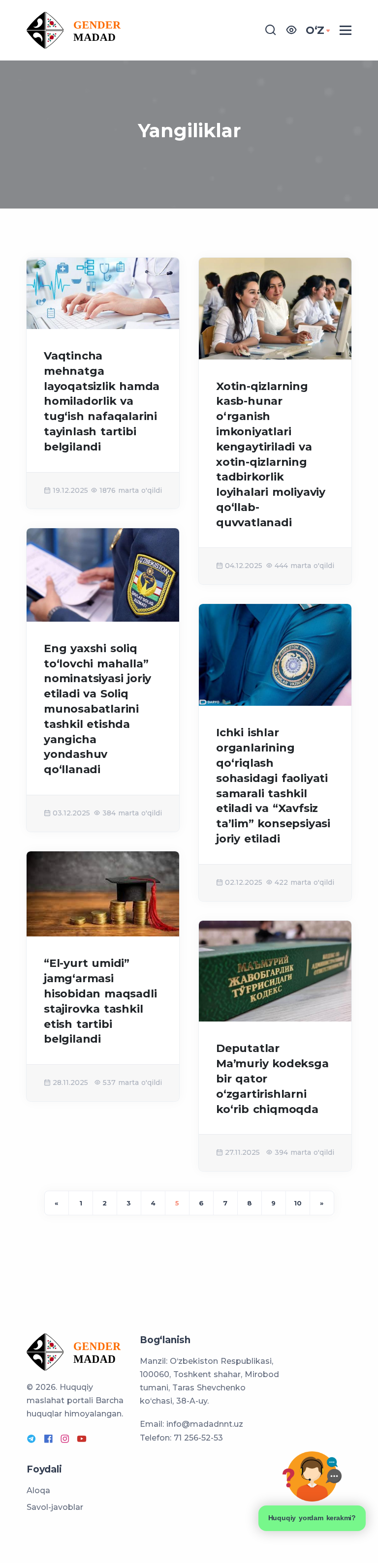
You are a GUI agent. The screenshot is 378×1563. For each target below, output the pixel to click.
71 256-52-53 (198, 1438)
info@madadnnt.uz (204, 1424)
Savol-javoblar (55, 1507)
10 (298, 1203)
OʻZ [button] (315, 30)
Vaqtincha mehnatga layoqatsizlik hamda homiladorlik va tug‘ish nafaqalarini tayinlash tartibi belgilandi (101, 401)
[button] (291, 30)
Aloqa (38, 1490)
